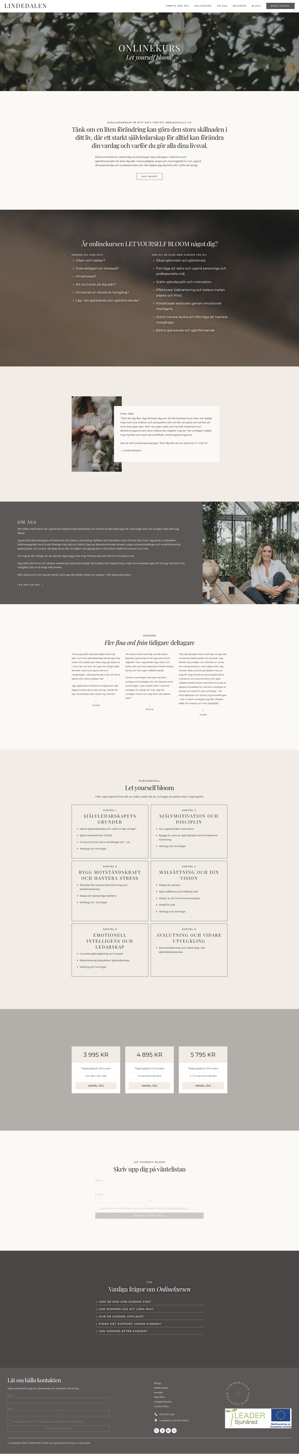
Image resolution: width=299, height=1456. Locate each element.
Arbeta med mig (177, 6)
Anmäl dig (96, 1085)
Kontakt (158, 1392)
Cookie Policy (161, 1406)
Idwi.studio (84, 1443)
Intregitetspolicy (163, 1401)
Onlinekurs (203, 6)
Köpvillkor (159, 1397)
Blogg (256, 6)
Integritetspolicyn (177, 1208)
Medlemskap (161, 1387)
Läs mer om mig (28, 585)
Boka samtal (280, 6)
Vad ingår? (149, 176)
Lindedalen (15, 1443)
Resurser (239, 6)
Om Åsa (222, 6)
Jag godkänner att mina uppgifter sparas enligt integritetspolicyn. (48, 1421)
